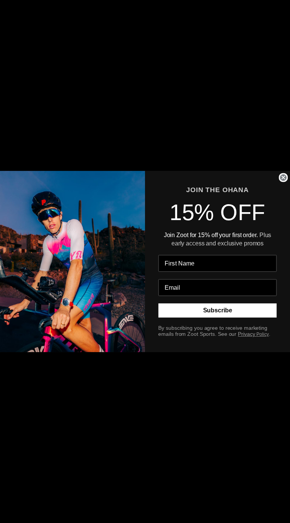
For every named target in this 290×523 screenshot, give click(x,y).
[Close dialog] (283, 178)
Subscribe (217, 310)
